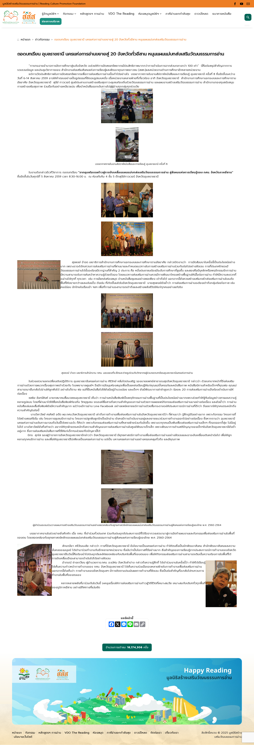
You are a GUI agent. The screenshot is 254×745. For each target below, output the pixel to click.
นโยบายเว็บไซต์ (23, 737)
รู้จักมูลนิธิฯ (49, 13)
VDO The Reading (121, 13)
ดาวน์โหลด (201, 13)
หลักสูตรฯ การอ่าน (92, 13)
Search (247, 17)
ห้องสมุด (98, 733)
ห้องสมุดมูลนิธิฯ (148, 13)
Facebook (235, 4)
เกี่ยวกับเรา (171, 733)
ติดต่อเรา (156, 733)
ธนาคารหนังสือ (221, 13)
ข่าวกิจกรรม (42, 39)
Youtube (241, 4)
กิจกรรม (68, 13)
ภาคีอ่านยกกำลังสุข (178, 13)
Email (248, 4)
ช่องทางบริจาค (50, 21)
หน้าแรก (25, 39)
